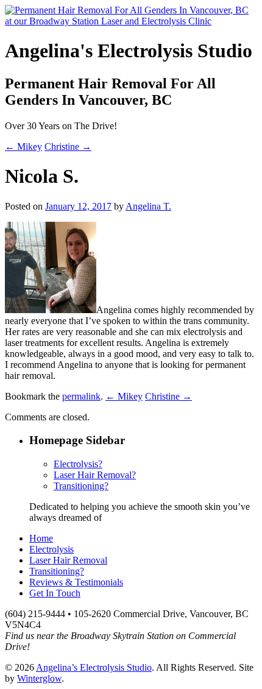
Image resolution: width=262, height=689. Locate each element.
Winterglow (39, 678)
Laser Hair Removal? (95, 475)
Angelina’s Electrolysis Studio (94, 667)
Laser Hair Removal (68, 560)
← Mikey (23, 146)
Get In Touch (54, 593)
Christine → (67, 146)
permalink (81, 396)
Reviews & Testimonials (76, 582)
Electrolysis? (78, 464)
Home (41, 538)
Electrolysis (51, 549)
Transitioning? (81, 486)
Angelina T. (148, 206)
